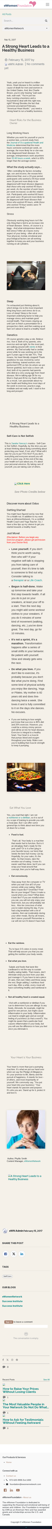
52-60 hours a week (21, 158)
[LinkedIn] (21, 1253)
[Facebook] (5, 1253)
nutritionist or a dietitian (19, 817)
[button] (26, 28)
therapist (19, 580)
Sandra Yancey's (19, 443)
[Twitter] (13, 1253)
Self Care (7, 1276)
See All (46, 1379)
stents (32, 347)
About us (27, 1497)
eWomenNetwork (32, 1161)
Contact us (11, 1476)
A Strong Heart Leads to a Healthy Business (25, 48)
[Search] (46, 20)
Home (9, 1462)
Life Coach (35, 580)
